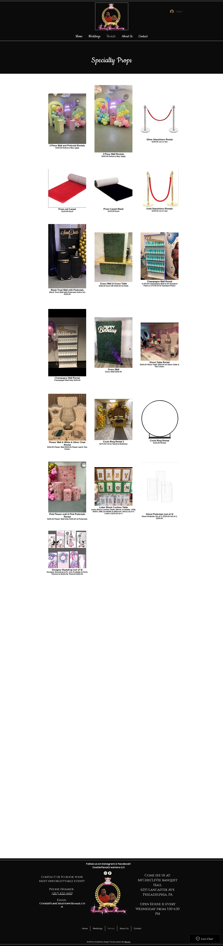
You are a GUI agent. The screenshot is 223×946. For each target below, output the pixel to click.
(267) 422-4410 (62, 893)
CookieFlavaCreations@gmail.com (62, 905)
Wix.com (127, 942)
